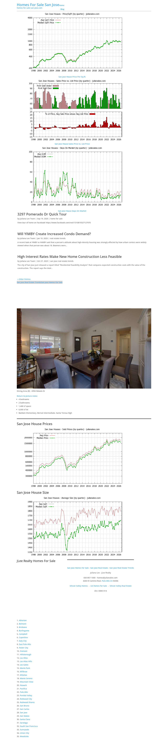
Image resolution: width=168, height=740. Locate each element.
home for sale (56, 218)
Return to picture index (27, 396)
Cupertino (23, 637)
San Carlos (24, 709)
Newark (23, 685)
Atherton (23, 620)
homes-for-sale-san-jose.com (29, 8)
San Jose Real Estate (99, 568)
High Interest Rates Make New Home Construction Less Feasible (69, 256)
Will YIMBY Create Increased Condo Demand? (54, 233)
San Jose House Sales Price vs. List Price (72, 144)
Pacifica (23, 688)
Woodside (24, 736)
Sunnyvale (24, 729)
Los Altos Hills (26, 661)
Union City (24, 733)
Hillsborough (25, 654)
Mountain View (26, 682)
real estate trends (57, 238)
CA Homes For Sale (99, 586)
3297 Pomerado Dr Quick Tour (42, 214)
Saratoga (24, 722)
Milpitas (23, 675)
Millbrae (23, 671)
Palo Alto (24, 692)
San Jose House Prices (34, 423)
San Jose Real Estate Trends (29, 282)
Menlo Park (25, 668)
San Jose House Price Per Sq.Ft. (72, 76)
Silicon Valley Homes (79, 586)
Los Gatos (24, 664)
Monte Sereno (26, 678)
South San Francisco (29, 726)
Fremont (23, 651)
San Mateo (24, 716)
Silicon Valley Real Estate (121, 586)
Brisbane (23, 627)
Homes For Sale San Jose (38, 4)
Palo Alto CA (107, 581)
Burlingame (24, 630)
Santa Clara (25, 719)
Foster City (23, 647)
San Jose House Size (33, 492)
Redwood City (26, 699)
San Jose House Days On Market (72, 211)
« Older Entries (24, 279)
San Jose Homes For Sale (51, 282)
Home (61, 5)
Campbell (23, 634)
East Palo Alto (25, 644)
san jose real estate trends (62, 261)
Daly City (23, 641)
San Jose (23, 712)
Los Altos (24, 658)
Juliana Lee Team (27, 218)
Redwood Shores (27, 702)
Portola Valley (26, 695)
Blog (62, 9)
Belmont (22, 624)
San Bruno (24, 705)
